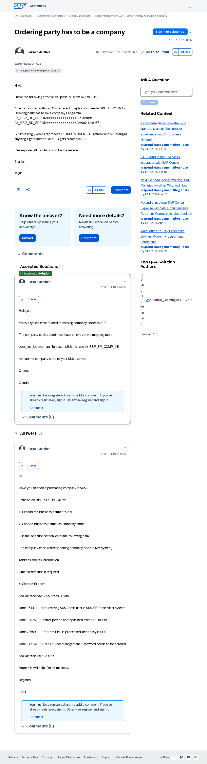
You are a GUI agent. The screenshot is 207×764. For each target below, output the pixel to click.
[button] (175, 52)
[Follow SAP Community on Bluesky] (181, 757)
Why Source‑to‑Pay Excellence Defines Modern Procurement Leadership (162, 236)
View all (145, 334)
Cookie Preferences (129, 757)
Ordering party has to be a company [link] (147, 16)
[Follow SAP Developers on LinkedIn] (195, 757)
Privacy (13, 757)
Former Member (38, 52)
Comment (121, 190)
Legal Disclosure (69, 757)
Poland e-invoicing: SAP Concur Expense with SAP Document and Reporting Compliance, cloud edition (166, 208)
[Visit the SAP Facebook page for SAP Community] (174, 757)
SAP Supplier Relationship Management (38, 70)
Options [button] (189, 32)
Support (107, 757)
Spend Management (80, 16)
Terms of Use (29, 757)
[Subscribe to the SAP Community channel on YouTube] (188, 757)
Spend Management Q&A (109, 16)
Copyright (48, 757)
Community (38, 5)
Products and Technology (50, 16)
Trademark (91, 757)
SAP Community (23, 16)
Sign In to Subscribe (170, 31)
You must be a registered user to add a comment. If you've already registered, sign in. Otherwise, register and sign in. (71, 398)
